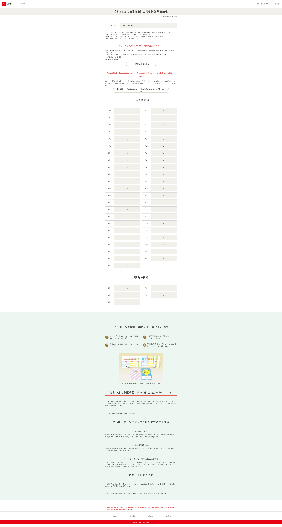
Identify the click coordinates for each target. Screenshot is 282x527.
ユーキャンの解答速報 (19, 3)
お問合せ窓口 (277, 4)
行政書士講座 (141, 431)
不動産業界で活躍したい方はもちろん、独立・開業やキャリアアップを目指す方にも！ (161, 345)
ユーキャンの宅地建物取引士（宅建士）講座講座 (120, 413)
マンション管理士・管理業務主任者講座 (141, 459)
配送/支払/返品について (266, 4)
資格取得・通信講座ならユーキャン (114, 507)
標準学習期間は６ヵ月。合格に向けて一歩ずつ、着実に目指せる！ (161, 337)
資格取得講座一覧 (131, 507)
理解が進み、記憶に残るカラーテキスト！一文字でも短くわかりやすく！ (124, 345)
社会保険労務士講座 (141, 445)
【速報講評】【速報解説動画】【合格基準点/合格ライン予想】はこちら (141, 90)
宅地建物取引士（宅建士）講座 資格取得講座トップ (151, 507)
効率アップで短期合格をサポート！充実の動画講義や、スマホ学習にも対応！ (124, 337)
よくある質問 (255, 4)
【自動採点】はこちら (141, 64)
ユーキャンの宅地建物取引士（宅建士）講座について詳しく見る (141, 383)
